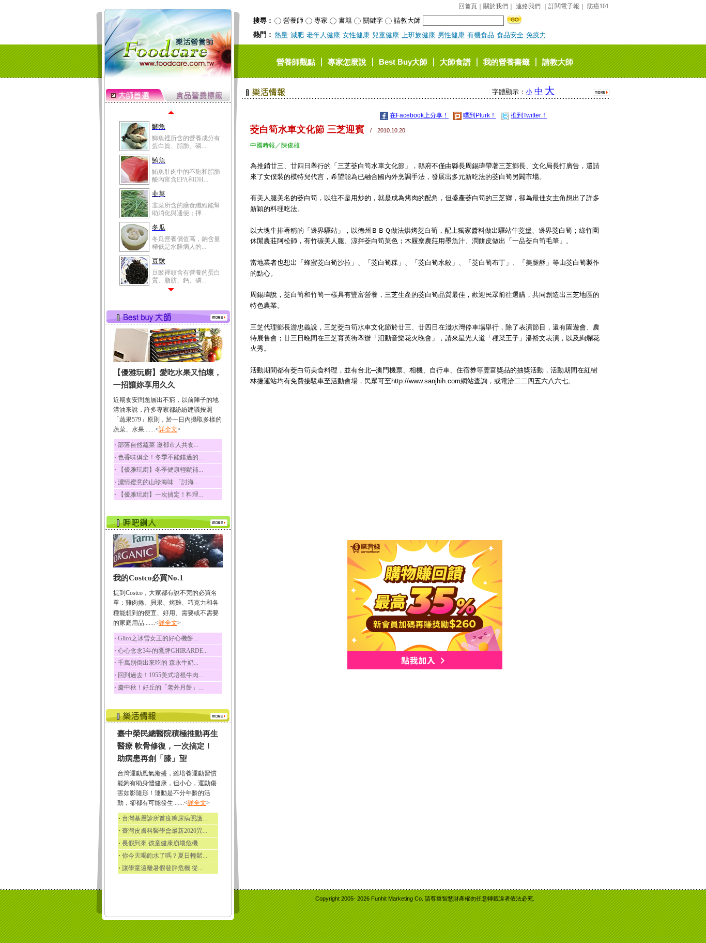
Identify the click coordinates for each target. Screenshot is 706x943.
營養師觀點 (296, 61)
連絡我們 (528, 6)
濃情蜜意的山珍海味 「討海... (158, 482)
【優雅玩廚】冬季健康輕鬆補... (160, 469)
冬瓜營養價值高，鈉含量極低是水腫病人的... (186, 242)
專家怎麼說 (347, 61)
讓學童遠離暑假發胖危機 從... (162, 868)
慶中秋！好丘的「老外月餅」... (160, 687)
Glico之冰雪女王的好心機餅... (158, 638)
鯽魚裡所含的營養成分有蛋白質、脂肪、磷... (186, 141)
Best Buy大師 (403, 61)
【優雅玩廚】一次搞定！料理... (160, 494)
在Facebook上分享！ (419, 115)
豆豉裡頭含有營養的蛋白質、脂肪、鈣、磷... (186, 276)
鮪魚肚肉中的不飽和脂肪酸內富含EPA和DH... (186, 175)
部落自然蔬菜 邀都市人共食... (158, 444)
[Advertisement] (425, 467)
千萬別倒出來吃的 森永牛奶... (158, 662)
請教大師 (557, 61)
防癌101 (598, 6)
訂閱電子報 (563, 6)
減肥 (297, 35)
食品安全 (510, 35)
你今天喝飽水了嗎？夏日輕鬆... (164, 855)
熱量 (281, 35)
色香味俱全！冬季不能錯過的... (160, 457)
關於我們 (495, 6)
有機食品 (480, 35)
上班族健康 (418, 35)
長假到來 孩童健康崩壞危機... (162, 843)
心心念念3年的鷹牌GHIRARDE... (163, 650)
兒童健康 (385, 35)
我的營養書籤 (506, 61)
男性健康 (451, 35)
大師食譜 (455, 61)
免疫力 (536, 35)
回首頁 (467, 6)
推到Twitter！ (529, 115)
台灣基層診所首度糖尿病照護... (164, 818)
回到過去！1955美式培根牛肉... (160, 675)
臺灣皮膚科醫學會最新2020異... (164, 830)
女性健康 (356, 35)
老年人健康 (323, 35)
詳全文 (168, 429)
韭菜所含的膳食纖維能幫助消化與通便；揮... (186, 209)
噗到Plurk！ (479, 115)
